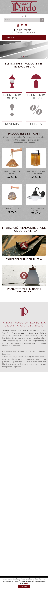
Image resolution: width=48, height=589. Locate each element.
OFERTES (36, 123)
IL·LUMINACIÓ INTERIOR (36, 97)
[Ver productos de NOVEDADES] (12, 110)
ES (26, 16)
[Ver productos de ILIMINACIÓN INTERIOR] (36, 81)
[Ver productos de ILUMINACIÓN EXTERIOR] (12, 81)
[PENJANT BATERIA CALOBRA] (12, 158)
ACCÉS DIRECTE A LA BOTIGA (24, 32)
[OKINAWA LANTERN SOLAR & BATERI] (36, 158)
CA (22, 16)
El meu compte (24, 30)
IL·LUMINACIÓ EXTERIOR (12, 97)
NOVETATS (12, 123)
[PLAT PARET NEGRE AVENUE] (36, 194)
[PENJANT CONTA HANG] (12, 194)
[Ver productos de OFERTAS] (36, 110)
